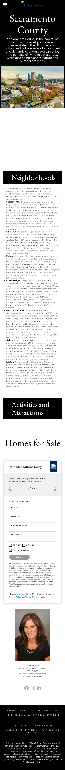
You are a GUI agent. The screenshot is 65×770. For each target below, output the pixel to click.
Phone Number (19, 526)
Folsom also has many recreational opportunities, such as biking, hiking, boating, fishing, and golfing (32, 275)
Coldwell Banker (18, 711)
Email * (15, 517)
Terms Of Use (21, 726)
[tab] (32, 177)
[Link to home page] (32, 4)
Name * (15, 508)
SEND (19, 557)
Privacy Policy (15, 597)
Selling (30, 545)
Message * (17, 534)
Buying (17, 545)
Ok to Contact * (22, 550)
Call (34, 488)
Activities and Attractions (30, 408)
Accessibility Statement (22, 730)
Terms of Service (32, 597)
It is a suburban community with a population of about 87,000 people (32, 286)
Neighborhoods (33, 178)
